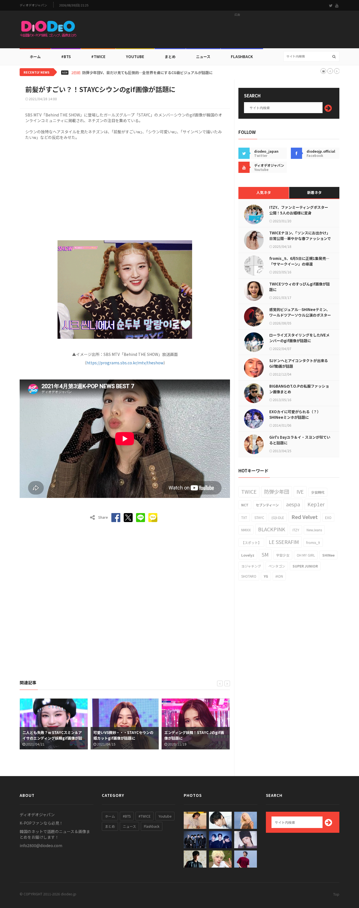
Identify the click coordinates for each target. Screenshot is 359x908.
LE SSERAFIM (284, 541)
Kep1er (316, 504)
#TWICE (145, 816)
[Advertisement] (237, 31)
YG (266, 576)
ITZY (296, 529)
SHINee (328, 555)
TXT (244, 517)
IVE (300, 491)
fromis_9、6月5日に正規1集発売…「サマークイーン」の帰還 (299, 261)
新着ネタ (314, 192)
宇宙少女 (282, 555)
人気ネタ (263, 192)
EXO (328, 517)
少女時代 (318, 492)
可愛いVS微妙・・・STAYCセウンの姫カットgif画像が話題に (52, 735)
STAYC (259, 517)
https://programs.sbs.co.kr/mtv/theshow (125, 362)
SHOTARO (248, 576)
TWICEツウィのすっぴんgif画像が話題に (299, 286)
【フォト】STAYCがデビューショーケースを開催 (194, 735)
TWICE (249, 491)
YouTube (135, 56)
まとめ (170, 56)
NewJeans (314, 529)
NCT (244, 504)
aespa (293, 504)
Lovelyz (247, 555)
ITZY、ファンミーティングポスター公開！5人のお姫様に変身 (298, 210)
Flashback (242, 56)
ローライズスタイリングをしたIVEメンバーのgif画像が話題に (299, 337)
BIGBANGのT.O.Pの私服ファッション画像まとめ (299, 388)
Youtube (164, 816)
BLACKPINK (271, 529)
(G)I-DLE (277, 517)
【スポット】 (251, 542)
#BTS (66, 56)
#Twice (98, 56)
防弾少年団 (276, 491)
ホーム (35, 56)
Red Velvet (304, 516)
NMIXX (246, 529)
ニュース (203, 56)
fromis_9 (313, 542)
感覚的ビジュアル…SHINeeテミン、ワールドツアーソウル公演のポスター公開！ (300, 315)
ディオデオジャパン (33, 5)
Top (336, 894)
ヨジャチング (251, 566)
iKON (279, 576)
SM (265, 554)
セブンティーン (267, 504)
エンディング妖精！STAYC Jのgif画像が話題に (123, 735)
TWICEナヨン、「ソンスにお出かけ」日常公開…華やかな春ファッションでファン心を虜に (300, 238)
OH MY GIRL (306, 555)
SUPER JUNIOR (305, 566)
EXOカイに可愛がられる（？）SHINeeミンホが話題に (295, 414)
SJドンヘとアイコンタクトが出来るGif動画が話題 (298, 363)
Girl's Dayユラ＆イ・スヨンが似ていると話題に (299, 439)
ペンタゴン (276, 566)
